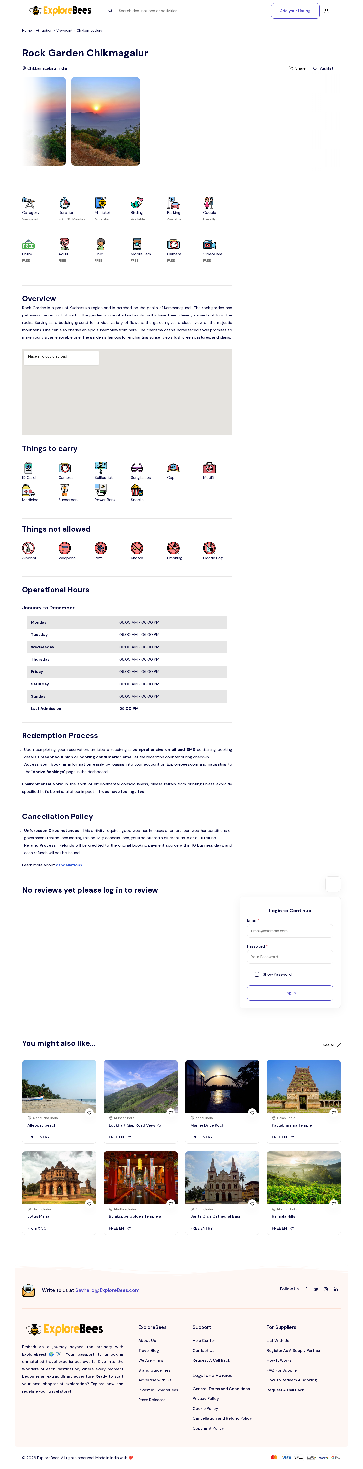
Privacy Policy (206, 1398)
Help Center (204, 1340)
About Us (147, 1340)
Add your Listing (295, 10)
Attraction (44, 30)
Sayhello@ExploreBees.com (107, 1290)
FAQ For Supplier (282, 1370)
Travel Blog (148, 1350)
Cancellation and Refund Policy (222, 1418)
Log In (290, 992)
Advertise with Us (154, 1380)
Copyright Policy (208, 1428)
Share (300, 68)
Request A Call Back (211, 1360)
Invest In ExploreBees (158, 1390)
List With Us (278, 1340)
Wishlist (326, 68)
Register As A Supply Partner (294, 1350)
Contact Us (203, 1350)
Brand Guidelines (154, 1370)
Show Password (277, 974)
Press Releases (151, 1399)
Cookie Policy (205, 1408)
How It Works (279, 1360)
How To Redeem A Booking (292, 1380)
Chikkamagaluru (89, 30)
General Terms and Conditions (221, 1388)
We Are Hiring (151, 1360)
